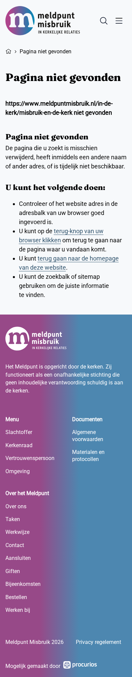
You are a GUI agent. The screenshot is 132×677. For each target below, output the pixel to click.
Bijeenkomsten (23, 584)
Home (8, 51)
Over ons (15, 506)
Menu (12, 419)
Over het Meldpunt (27, 493)
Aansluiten (18, 558)
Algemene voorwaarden (87, 435)
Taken (12, 519)
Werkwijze (17, 532)
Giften (12, 571)
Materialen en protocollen (88, 455)
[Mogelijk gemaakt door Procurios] (80, 666)
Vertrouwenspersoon (29, 458)
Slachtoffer (18, 432)
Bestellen (16, 597)
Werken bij (17, 610)
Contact (14, 545)
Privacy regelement (98, 642)
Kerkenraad (18, 445)
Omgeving (17, 471)
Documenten (87, 419)
